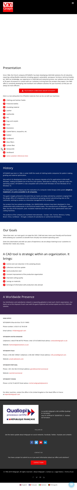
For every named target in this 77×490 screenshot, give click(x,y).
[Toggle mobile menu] (73, 3)
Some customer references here (17, 156)
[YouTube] (41, 442)
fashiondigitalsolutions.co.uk (18, 345)
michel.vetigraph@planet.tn (38, 383)
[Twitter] (36, 442)
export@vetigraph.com (12, 394)
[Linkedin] (45, 442)
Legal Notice (59, 472)
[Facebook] (31, 442)
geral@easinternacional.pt (39, 369)
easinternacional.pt (15, 373)
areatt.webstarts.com (16, 359)
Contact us (49, 472)
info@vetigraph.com (19, 331)
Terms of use (69, 472)
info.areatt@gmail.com (58, 355)
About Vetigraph (39, 472)
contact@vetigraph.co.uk (59, 341)
